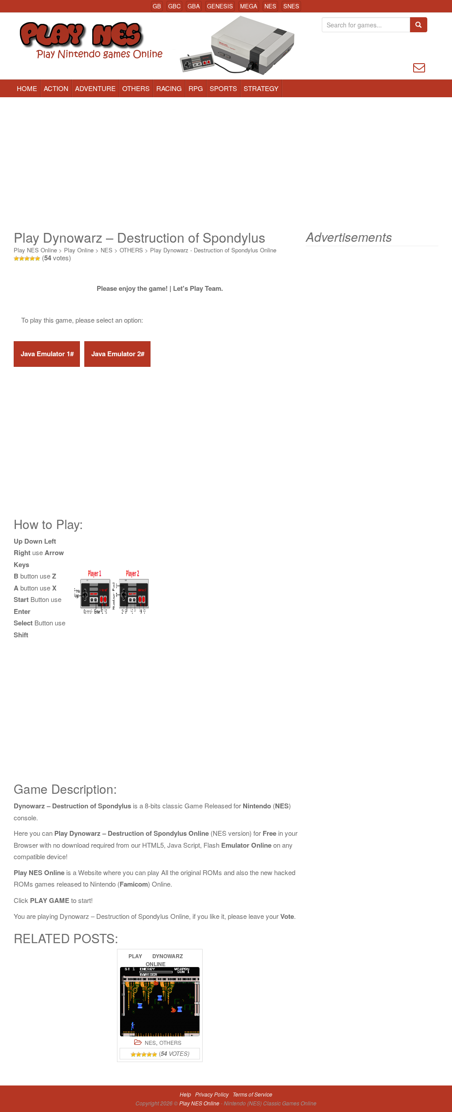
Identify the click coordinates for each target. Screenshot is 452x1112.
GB (157, 6)
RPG (195, 88)
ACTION (56, 88)
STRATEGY (261, 88)
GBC (174, 6)
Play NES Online (35, 250)
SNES (291, 6)
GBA (194, 6)
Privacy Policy (212, 1094)
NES (270, 6)
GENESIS (220, 6)
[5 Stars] (37, 258)
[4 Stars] (32, 258)
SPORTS (223, 88)
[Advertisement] (226, 163)
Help (185, 1094)
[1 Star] (16, 258)
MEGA (248, 6)
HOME (27, 88)
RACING (169, 88)
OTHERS (136, 88)
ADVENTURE (95, 88)
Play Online (79, 250)
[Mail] (419, 66)
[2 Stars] (21, 258)
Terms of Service (252, 1094)
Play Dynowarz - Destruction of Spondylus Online (213, 250)
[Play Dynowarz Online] (160, 1001)
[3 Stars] (27, 258)
